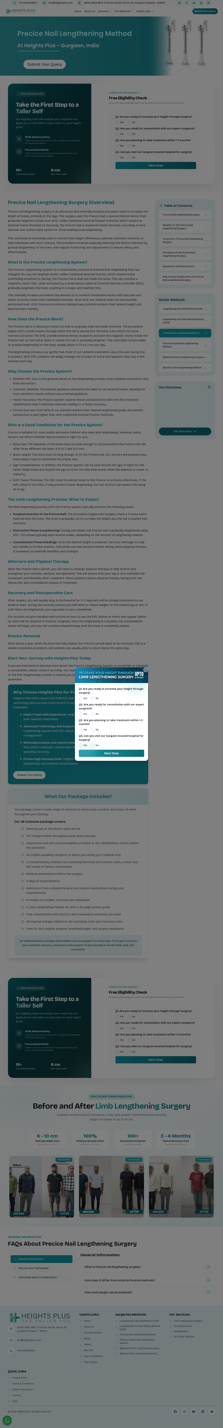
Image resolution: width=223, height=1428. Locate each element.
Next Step (111, 753)
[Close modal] (145, 669)
